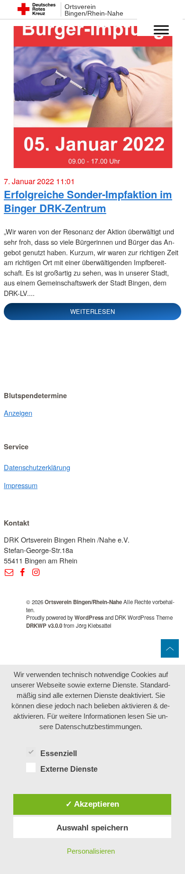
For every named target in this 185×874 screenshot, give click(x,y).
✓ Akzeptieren (92, 804)
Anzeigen (18, 413)
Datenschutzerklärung (37, 467)
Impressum (20, 485)
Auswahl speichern (92, 827)
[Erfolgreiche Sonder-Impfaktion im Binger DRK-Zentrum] (92, 100)
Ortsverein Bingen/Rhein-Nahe (94, 10)
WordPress (88, 618)
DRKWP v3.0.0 (44, 626)
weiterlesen (92, 311)
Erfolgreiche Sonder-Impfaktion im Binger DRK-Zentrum (88, 201)
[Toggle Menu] (161, 29)
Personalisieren (91, 851)
